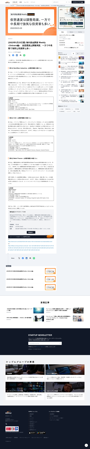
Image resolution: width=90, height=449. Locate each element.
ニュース (26, 2)
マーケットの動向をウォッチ (71, 47)
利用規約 (16, 437)
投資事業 (52, 414)
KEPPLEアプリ (33, 429)
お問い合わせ (8, 437)
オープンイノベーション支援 (56, 418)
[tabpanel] (71, 41)
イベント (33, 2)
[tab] (62, 32)
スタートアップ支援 (54, 420)
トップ (6, 5)
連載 (20, 2)
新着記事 (15, 2)
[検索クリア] (66, 2)
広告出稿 (32, 423)
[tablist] (71, 32)
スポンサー (32, 427)
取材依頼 (32, 425)
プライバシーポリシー (40, 346)
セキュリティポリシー (36, 437)
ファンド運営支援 (54, 416)
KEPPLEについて (33, 422)
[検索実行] (69, 2)
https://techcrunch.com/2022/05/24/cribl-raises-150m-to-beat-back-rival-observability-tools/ (30, 241)
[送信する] (60, 343)
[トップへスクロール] (86, 445)
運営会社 (46, 437)
